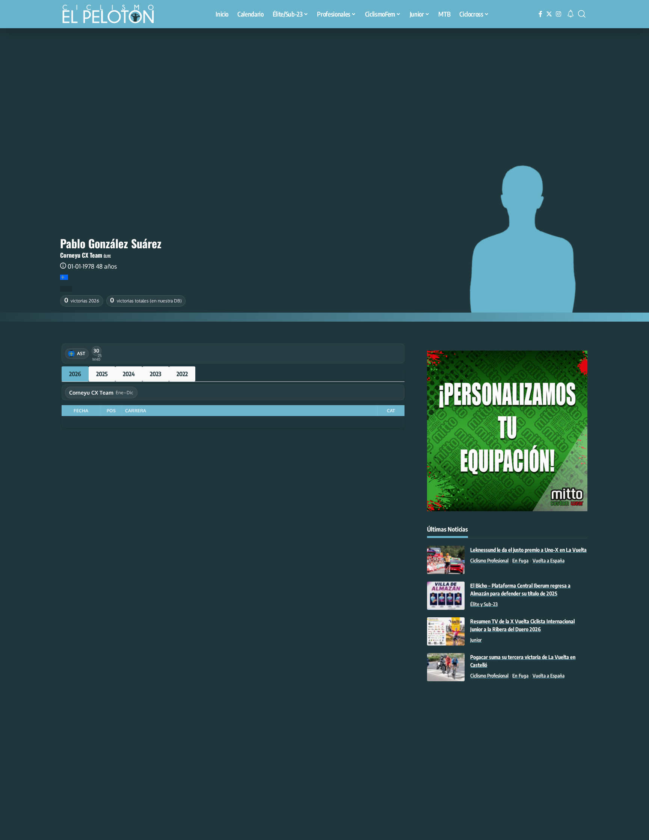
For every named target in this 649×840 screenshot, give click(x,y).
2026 (75, 374)
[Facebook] (540, 14)
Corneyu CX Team (81, 255)
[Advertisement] (324, 84)
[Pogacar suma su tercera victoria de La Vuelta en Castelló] (446, 667)
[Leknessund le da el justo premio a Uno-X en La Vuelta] (446, 560)
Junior (475, 640)
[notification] (570, 14)
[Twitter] (549, 14)
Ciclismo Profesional (489, 560)
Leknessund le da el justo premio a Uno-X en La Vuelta (528, 550)
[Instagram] (558, 14)
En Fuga (520, 560)
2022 (182, 374)
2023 (155, 374)
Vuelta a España (548, 560)
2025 (102, 374)
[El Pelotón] (112, 15)
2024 (129, 374)
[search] (582, 14)
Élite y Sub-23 (484, 604)
